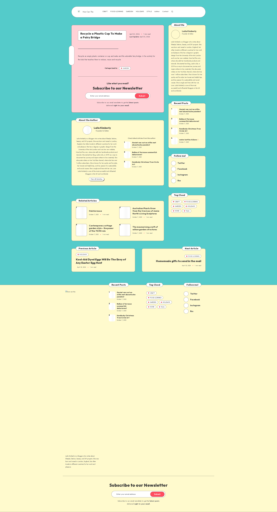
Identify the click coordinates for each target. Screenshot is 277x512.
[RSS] (197, 11)
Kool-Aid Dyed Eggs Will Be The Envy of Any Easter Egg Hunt (101, 261)
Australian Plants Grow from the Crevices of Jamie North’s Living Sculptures (146, 211)
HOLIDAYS (140, 11)
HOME (177, 211)
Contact (165, 11)
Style (187, 211)
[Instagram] (187, 11)
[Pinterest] (192, 11)
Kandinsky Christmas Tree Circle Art (145, 163)
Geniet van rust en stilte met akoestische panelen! (144, 144)
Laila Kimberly (102, 127)
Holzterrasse (95, 211)
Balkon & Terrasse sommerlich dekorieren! (144, 153)
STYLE (149, 11)
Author (157, 11)
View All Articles (96, 179)
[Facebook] (178, 11)
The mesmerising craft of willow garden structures (145, 228)
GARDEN (129, 11)
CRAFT (105, 11)
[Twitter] (183, 11)
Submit (142, 96)
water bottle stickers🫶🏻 (189, 140)
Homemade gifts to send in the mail (178, 261)
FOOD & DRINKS (116, 11)
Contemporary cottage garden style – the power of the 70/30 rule (101, 228)
